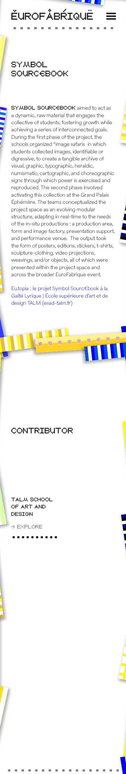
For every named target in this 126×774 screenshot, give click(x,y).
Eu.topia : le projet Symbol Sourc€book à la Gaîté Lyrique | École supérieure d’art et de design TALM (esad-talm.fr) (59, 296)
